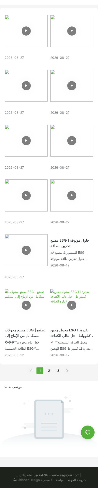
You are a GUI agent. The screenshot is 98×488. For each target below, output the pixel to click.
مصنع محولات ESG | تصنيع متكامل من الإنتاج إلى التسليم (25, 333)
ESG (45, 475)
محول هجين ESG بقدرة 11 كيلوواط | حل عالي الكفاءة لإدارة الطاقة (70, 333)
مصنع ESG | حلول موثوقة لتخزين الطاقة (69, 243)
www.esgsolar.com (65, 475)
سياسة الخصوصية (53, 480)
